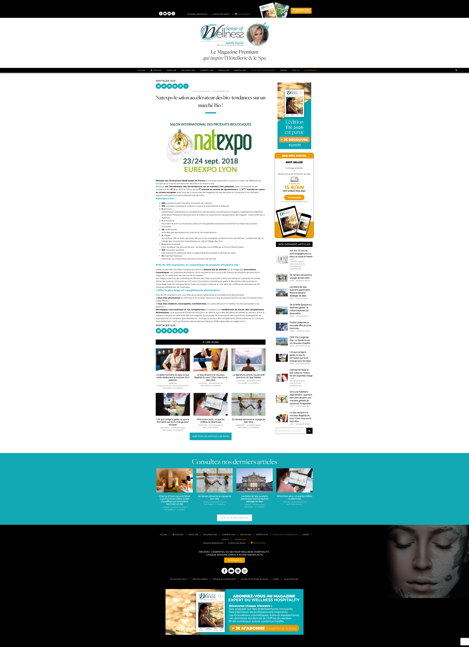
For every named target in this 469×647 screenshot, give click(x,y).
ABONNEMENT (310, 27)
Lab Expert (301, 363)
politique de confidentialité (43, 630)
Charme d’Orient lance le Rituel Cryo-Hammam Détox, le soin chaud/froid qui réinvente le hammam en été (174, 457)
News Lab (171, 27)
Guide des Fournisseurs (263, 27)
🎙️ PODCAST (156, 27)
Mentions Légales (200, 536)
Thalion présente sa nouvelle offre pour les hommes (300, 282)
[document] (234, 625)
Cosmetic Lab (206, 27)
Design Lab (223, 27)
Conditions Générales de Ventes (254, 536)
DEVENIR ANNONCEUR (213, 500)
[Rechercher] (309, 388)
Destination (301, 303)
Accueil (141, 27)
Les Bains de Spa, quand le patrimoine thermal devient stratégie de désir (254, 456)
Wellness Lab (188, 27)
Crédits (276, 536)
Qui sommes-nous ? (178, 536)
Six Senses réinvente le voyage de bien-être (214, 454)
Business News (164, 343)
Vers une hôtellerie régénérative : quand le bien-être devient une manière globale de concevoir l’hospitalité (301, 355)
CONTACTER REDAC (237, 500)
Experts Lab (240, 27)
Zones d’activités (291, 536)
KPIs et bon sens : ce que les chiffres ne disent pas (294, 454)
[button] (456, 27)
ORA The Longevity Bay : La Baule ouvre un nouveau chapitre (300, 297)
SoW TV (295, 27)
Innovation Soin (297, 221)
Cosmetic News (297, 219)
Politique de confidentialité (224, 536)
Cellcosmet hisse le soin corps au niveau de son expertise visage (301, 330)
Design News (302, 256)
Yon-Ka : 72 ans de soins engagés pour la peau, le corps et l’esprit (301, 210)
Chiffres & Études (180, 343)
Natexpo (160, 143)
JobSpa (283, 27)
